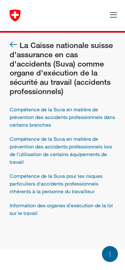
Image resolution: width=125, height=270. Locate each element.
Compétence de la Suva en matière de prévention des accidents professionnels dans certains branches (62, 117)
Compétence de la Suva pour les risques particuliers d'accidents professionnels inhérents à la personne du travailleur (56, 184)
